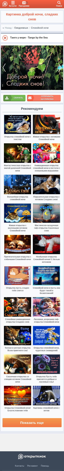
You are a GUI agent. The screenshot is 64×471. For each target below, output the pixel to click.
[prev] (4, 67)
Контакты (19, 466)
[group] (32, 37)
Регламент (32, 466)
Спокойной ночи (40, 27)
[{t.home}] (32, 456)
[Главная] (3, 4)
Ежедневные (21, 27)
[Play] (5, 38)
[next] (59, 67)
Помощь (45, 466)
